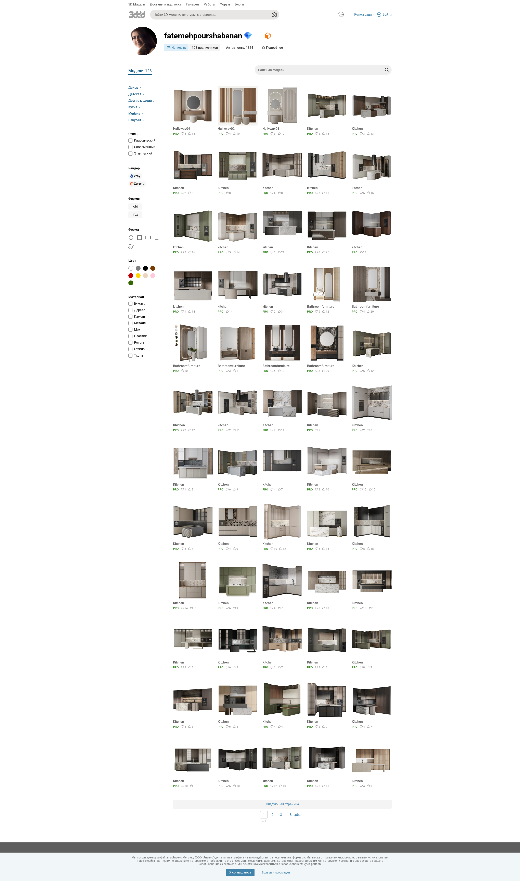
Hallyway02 (226, 129)
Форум (225, 4)
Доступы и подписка (165, 4)
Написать (178, 48)
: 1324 (239, 48)
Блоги (239, 4)
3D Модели (136, 4)
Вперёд (295, 815)
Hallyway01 (270, 129)
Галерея (192, 4)
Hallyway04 (181, 129)
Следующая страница (282, 804)
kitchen (312, 188)
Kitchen (312, 129)
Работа (209, 4)
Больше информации (276, 872)
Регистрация (364, 14)
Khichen (358, 366)
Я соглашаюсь (240, 872)
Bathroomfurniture (320, 306)
